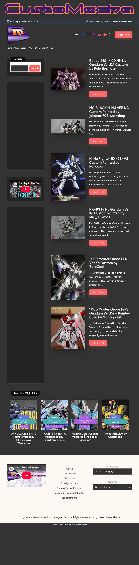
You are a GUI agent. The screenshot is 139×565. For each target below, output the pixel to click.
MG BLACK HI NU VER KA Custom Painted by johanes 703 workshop (109, 112)
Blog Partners (69, 497)
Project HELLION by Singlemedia (115, 435)
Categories (112, 466)
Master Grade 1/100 (23, 48)
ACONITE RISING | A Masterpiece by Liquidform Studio (54, 437)
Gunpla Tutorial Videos (69, 488)
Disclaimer (69, 478)
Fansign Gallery (69, 483)
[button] (123, 34)
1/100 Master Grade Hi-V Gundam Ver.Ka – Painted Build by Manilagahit (109, 313)
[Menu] (76, 35)
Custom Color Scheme (24, 422)
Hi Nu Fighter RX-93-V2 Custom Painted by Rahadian (108, 162)
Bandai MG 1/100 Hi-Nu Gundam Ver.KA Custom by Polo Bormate (108, 65)
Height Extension (54, 426)
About (69, 468)
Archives (112, 481)
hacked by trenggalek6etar (69, 492)
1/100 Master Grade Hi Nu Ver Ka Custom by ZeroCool (109, 263)
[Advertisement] (25, 126)
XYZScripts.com (80, 524)
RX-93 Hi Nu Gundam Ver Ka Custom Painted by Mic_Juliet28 (109, 213)
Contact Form (57, 524)
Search (18, 58)
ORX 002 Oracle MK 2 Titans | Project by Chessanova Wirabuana (23, 438)
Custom (23, 417)
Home (9, 48)
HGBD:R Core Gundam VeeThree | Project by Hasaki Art (85, 437)
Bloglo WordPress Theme (106, 517)
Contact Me (69, 473)
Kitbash (23, 426)
